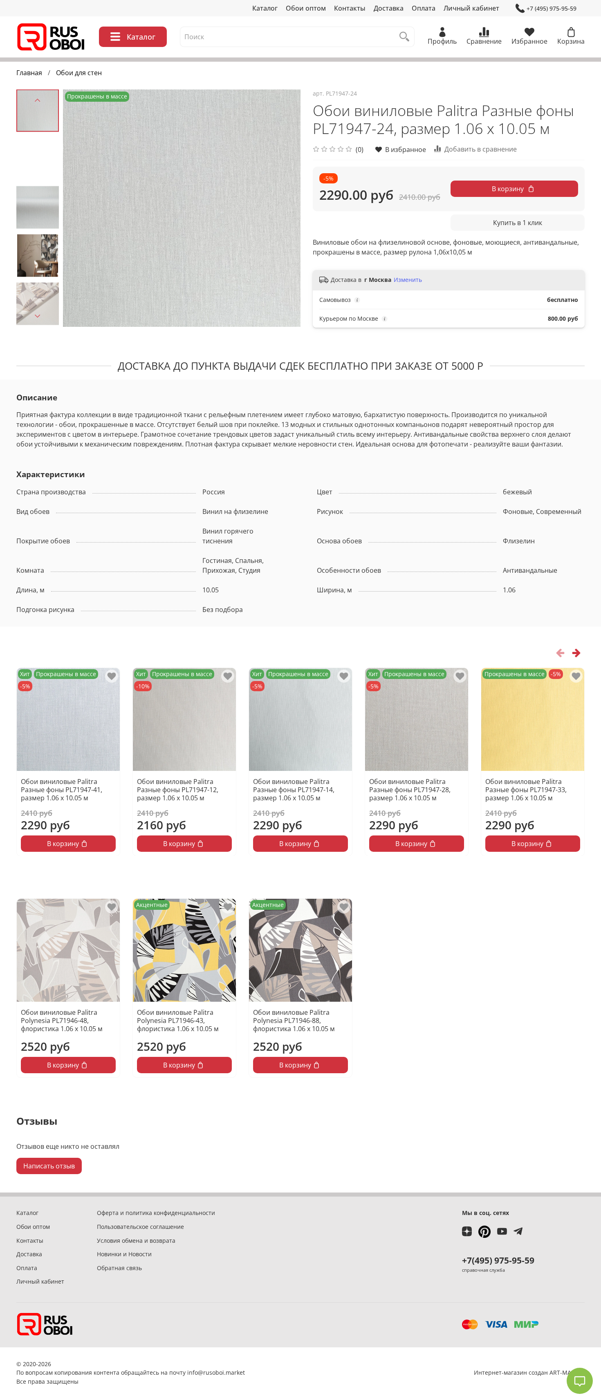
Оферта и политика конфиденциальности (156, 1213)
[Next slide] (37, 316)
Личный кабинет (471, 8)
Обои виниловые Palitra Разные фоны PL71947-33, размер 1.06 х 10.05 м (526, 789)
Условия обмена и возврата (136, 1240)
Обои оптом (306, 8)
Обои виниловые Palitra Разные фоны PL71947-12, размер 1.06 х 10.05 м (177, 789)
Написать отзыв (49, 1165)
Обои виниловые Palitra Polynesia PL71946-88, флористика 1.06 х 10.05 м (294, 1020)
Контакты (350, 8)
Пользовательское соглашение (140, 1227)
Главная (29, 72)
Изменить (408, 280)
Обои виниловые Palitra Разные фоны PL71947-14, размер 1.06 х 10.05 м (293, 789)
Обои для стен (79, 72)
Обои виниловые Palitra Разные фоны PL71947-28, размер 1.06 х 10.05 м (410, 789)
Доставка (389, 8)
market (235, 1372)
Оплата (423, 8)
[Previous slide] (37, 100)
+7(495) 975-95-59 (498, 1260)
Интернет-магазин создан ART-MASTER (529, 1372)
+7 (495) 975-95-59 (551, 8)
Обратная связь (119, 1268)
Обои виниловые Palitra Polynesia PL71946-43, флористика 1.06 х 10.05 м (178, 1020)
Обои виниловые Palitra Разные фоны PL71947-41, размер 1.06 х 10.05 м (61, 789)
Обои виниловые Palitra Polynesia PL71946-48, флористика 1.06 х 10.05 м (62, 1020)
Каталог (265, 8)
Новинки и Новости (124, 1254)
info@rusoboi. (206, 1372)
